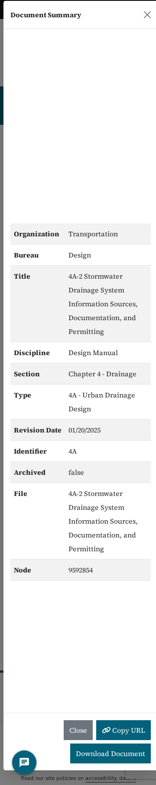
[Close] (147, 15)
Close (78, 730)
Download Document (110, 753)
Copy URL (127, 730)
